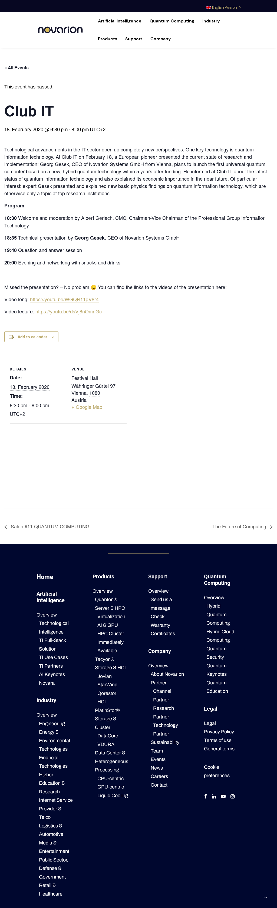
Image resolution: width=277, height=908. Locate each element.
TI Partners (51, 666)
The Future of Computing (240, 526)
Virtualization (111, 616)
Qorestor (106, 693)
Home (45, 577)
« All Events (16, 67)
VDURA (105, 744)
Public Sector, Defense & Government (53, 868)
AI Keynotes (52, 674)
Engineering (52, 723)
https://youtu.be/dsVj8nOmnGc (68, 311)
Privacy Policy (219, 731)
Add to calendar (32, 336)
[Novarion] (60, 30)
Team (157, 751)
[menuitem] (223, 6)
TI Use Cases (53, 657)
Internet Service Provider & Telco (56, 808)
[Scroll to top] (266, 896)
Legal (210, 723)
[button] (205, 797)
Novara (47, 683)
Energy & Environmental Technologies (54, 740)
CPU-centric (110, 778)
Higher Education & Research (52, 783)
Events (158, 759)
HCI (101, 701)
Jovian (104, 676)
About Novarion (167, 674)
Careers (159, 776)
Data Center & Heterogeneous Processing (111, 761)
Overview (47, 615)
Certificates (163, 633)
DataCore (107, 735)
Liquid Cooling (112, 795)
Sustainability (165, 742)
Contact (159, 785)
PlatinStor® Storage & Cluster (107, 719)
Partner (159, 682)
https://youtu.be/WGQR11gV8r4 (64, 299)
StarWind (107, 684)
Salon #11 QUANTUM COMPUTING (49, 526)
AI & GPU (107, 625)
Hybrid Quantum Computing (218, 614)
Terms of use (218, 740)
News (157, 768)
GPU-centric (110, 787)
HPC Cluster (110, 633)
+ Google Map (86, 406)
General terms (219, 748)
